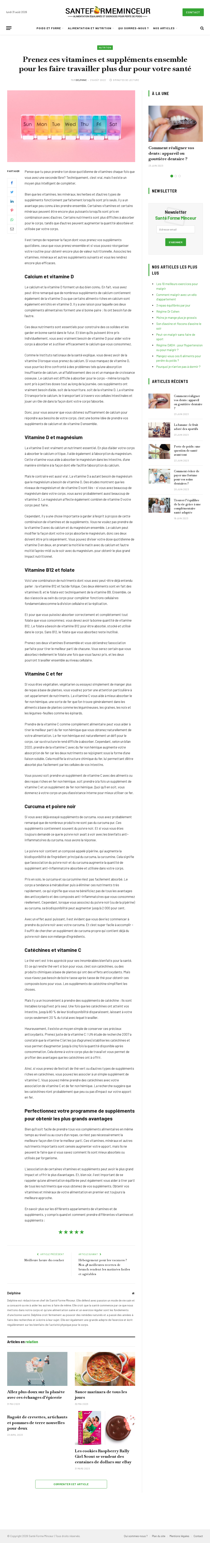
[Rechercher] (202, 28)
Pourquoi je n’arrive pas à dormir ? (178, 366)
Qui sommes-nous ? (133, 28)
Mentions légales (179, 1536)
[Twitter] (12, 192)
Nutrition (105, 47)
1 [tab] (172, 176)
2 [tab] (176, 176)
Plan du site (158, 1536)
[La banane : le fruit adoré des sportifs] (159, 429)
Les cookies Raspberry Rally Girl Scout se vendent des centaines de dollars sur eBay (103, 1456)
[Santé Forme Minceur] (107, 12)
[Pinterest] (12, 210)
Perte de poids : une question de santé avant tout (187, 451)
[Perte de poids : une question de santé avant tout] (159, 451)
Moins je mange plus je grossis (176, 317)
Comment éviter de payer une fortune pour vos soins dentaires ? (186, 477)
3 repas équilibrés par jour (173, 305)
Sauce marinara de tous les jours (101, 1394)
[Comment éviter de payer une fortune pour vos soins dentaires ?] (159, 476)
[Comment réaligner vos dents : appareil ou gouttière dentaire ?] (175, 124)
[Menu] (8, 28)
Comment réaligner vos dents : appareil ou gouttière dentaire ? (171, 153)
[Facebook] (12, 183)
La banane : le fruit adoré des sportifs (186, 427)
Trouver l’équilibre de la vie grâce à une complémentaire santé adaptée (187, 506)
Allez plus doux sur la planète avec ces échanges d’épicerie (36, 1394)
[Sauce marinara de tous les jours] (105, 1369)
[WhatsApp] (12, 219)
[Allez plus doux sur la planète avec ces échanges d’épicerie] (37, 1369)
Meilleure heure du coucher (44, 1260)
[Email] (12, 229)
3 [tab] (179, 176)
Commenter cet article (71, 1484)
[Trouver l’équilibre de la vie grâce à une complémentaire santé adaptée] (159, 505)
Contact (193, 12)
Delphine (81, 80)
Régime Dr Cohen (167, 311)
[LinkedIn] (12, 201)
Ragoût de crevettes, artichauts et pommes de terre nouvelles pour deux (37, 1422)
